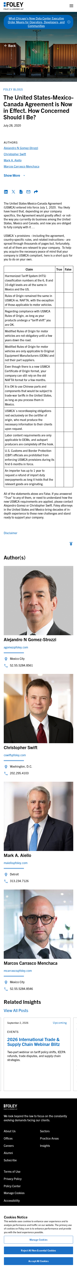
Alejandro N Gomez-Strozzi (21, 148)
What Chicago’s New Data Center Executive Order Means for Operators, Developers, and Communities (36, 22)
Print (21, 192)
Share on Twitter (13, 192)
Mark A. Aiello (12, 160)
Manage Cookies (38, 1239)
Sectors (45, 1131)
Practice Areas (49, 1138)
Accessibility (12, 1200)
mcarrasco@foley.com (18, 970)
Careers (9, 1145)
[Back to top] (71, 545)
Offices (8, 1138)
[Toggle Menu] (71, 5)
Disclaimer (10, 533)
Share (36, 192)
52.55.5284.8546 (21, 988)
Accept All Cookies (38, 1261)
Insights (45, 1145)
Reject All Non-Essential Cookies (38, 1250)
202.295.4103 (19, 773)
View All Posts (16, 1010)
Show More (12, 175)
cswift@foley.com (15, 755)
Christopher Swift (15, 154)
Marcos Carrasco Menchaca (21, 166)
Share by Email (28, 192)
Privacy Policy (12, 1179)
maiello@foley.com (15, 863)
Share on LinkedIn (6, 192)
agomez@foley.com (16, 647)
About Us (10, 1131)
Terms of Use (12, 1171)
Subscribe (10, 1160)
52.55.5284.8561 (21, 665)
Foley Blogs (13, 89)
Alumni (8, 1153)
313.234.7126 (19, 881)
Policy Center (12, 1186)
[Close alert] (68, 21)
